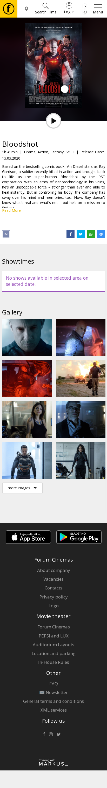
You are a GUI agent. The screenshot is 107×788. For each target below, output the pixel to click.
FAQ (53, 684)
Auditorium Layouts (53, 645)
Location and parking (54, 653)
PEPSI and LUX (54, 636)
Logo (54, 606)
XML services (54, 710)
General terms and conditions (53, 701)
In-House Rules (53, 662)
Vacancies (53, 579)
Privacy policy (53, 597)
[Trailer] (53, 121)
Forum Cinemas (53, 627)
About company (53, 570)
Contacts (53, 588)
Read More (11, 210)
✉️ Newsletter (53, 692)
